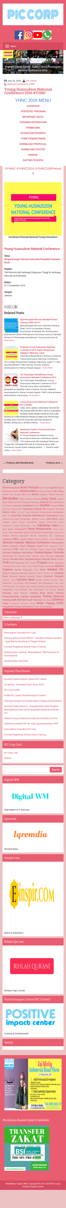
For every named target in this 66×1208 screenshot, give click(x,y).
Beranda (29, 462)
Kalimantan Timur (28, 526)
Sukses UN (48, 573)
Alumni (16, 491)
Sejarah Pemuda (10, 573)
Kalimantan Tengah (10, 526)
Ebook (36, 506)
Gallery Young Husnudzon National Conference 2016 (30, 718)
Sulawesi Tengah (34, 576)
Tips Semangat (35, 589)
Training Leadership (30, 596)
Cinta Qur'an (46, 502)
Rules (43, 569)
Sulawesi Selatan (17, 576)
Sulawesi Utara (9, 580)
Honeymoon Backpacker (52, 512)
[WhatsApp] (47, 35)
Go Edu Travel (23, 512)
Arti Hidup (58, 491)
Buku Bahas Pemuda (30, 499)
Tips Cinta (59, 583)
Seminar (24, 573)
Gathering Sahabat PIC (34, 509)
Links (15, 539)
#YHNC (10, 168)
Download (28, 505)
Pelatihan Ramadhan (22, 552)
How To (6, 515)
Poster (61, 559)
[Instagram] (28, 35)
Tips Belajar (18, 583)
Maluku (38, 539)
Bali (28, 494)
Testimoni (7, 583)
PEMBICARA (33, 127)
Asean (5, 494)
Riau (36, 570)
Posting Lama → (54, 462)
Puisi (13, 566)
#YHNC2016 (25, 168)
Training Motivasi (53, 596)
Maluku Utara (48, 539)
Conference (58, 502)
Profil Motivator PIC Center (23, 563)
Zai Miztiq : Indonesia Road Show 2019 (24, 684)
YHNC (32, 84)
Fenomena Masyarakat (12, 509)
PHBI (15, 549)
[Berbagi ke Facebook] (16, 306)
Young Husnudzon (23, 606)
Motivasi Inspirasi (13, 542)
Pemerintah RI (9, 556)
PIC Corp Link (11, 752)
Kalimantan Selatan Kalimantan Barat (45, 522)
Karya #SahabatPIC (17, 529)
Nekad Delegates (10, 546)
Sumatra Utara (57, 580)
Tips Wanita (50, 590)
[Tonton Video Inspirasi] (37, 35)
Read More (9, 340)
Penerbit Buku (17, 559)
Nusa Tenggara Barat (31, 546)
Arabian (49, 491)
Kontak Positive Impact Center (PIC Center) (25, 679)
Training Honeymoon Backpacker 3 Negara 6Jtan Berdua (33, 701)
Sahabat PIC (55, 569)
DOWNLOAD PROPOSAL (33, 144)
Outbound (7, 549)
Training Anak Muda (41, 593)
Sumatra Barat (25, 579)
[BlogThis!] (9, 306)
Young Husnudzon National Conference (32, 249)
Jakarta (35, 519)
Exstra (60, 505)
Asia (12, 494)
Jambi (42, 519)
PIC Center (31, 80)
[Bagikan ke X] (12, 306)
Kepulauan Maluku (27, 536)
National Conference (17, 84)
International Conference (45, 515)
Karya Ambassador (40, 528)
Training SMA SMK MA (14, 599)
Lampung (59, 535)
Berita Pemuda (56, 494)
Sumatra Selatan (43, 580)
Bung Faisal (49, 498)
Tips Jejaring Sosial (35, 586)
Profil (5, 562)
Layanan (6, 539)
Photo (54, 559)
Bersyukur (10, 498)
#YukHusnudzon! (11, 487)
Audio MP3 (20, 494)
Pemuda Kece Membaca (43, 556)
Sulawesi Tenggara (54, 576)
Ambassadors (28, 491)
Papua (41, 549)
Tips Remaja (20, 589)
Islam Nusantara (22, 519)
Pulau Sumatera (46, 566)
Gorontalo (35, 512)
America (41, 491)
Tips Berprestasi (45, 583)
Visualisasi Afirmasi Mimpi (22, 603)
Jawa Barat (51, 519)
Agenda (53, 487)
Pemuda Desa (24, 556)
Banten (35, 494)
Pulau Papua (32, 566)
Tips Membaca (52, 586)
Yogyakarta (8, 606)
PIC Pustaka (31, 549)
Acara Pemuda (29, 487)
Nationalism (57, 542)
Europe (54, 506)
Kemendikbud (36, 532)
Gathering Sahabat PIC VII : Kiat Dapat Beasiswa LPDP (31, 723)
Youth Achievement (43, 606)
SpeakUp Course (36, 573)
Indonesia (16, 515)
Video (5, 603)
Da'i (4, 506)
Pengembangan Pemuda (37, 559)
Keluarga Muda (21, 532)
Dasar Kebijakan (14, 505)
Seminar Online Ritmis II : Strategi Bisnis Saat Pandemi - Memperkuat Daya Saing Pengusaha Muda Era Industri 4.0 (32, 709)
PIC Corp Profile (12, 690)
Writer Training (46, 603)
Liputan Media (27, 539)
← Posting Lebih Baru (14, 462)
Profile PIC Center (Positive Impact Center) (25, 695)
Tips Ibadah (20, 586)
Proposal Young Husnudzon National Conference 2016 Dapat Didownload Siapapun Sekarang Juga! (37, 350)
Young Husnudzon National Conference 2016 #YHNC (28, 91)
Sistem (7, 758)
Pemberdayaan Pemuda (49, 552)
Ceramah (17, 502)
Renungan (28, 569)
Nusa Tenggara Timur (54, 546)
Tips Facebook (8, 586)
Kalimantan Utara (47, 525)
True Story (46, 600)
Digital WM (22, 1183)
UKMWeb (58, 599)
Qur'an (18, 569)
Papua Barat (50, 549)
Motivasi (59, 539)
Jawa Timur (18, 522)
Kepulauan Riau (45, 536)
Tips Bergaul (31, 583)
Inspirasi (27, 515)
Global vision (9, 512)
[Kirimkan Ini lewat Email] (6, 306)
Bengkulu (44, 494)
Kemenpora (48, 532)
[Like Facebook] (19, 35)
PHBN (21, 549)
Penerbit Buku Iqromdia (16, 661)
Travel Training (33, 599)
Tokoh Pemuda (20, 593)
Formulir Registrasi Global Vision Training (25, 646)
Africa (46, 488)
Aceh (41, 488)
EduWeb (45, 505)
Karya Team (58, 529)
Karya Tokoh (7, 532)
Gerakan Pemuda (55, 509)
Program (42, 562)
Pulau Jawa (21, 566)
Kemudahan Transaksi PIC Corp (20, 632)
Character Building (30, 502)
